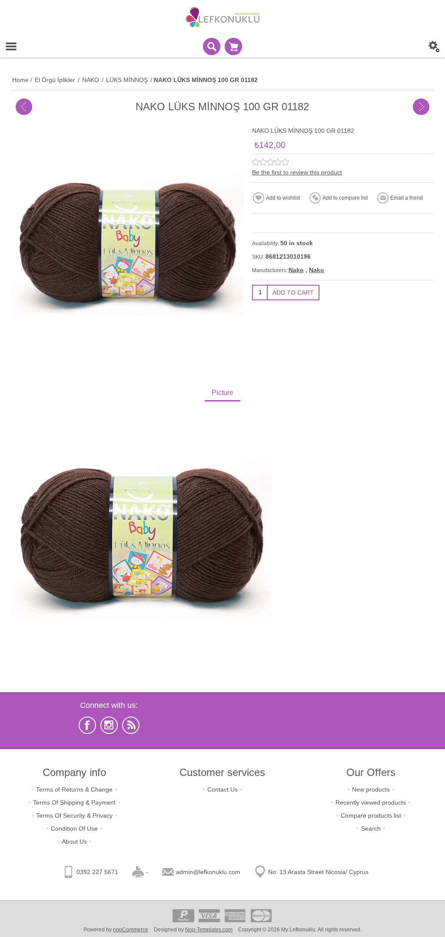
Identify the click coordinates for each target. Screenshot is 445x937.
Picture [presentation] (222, 392)
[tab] (222, 393)
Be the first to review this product (297, 172)
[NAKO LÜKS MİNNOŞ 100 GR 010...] (24, 107)
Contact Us (222, 789)
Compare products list (371, 815)
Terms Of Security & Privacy (74, 815)
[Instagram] (109, 725)
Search (371, 828)
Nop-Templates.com (208, 930)
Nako (296, 269)
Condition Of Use (74, 828)
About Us (74, 841)
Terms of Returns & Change (74, 789)
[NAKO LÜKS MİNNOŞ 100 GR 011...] (421, 107)
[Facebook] (87, 725)
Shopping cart (233, 46)
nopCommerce (130, 930)
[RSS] (130, 725)
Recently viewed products (370, 802)
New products (371, 789)
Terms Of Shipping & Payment (74, 802)
